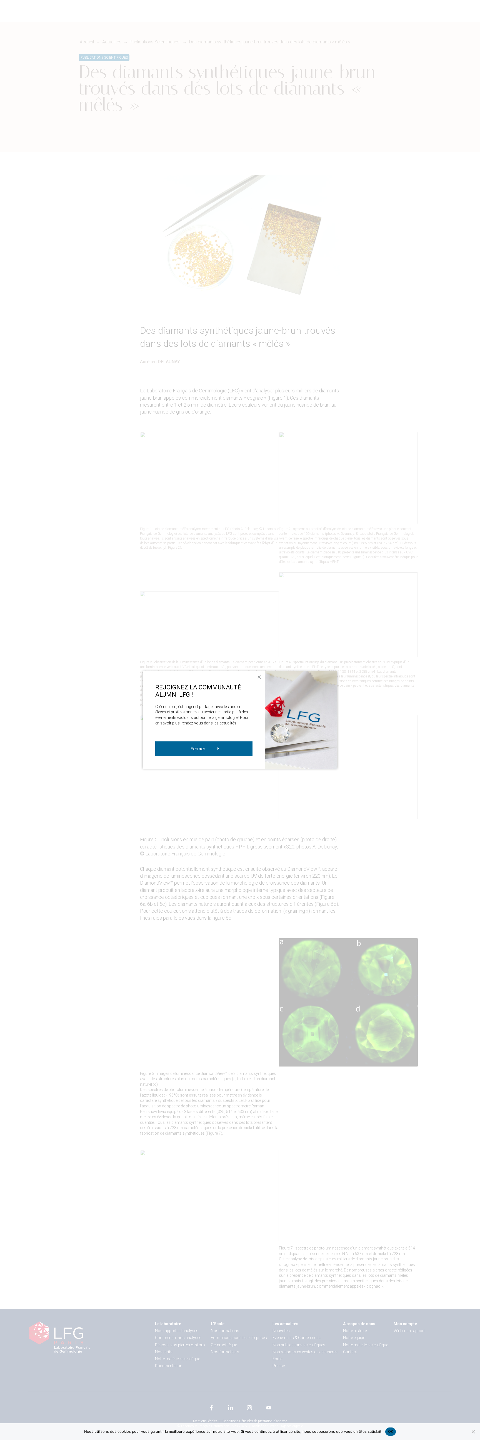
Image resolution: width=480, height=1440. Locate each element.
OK (390, 1431)
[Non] (473, 1431)
